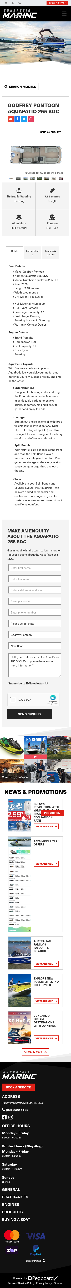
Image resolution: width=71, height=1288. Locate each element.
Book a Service (18, 1087)
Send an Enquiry (50, 132)
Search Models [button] (22, 86)
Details (14, 251)
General (11, 1189)
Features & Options (50, 252)
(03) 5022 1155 (17, 1109)
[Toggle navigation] (64, 13)
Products (12, 1211)
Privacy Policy (44, 1283)
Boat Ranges (15, 1196)
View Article (44, 826)
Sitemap (58, 1283)
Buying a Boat (16, 1219)
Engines (10, 1204)
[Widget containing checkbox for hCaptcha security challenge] (33, 699)
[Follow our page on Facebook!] (5, 1118)
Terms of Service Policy (21, 1283)
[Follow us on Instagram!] (11, 1118)
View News (33, 1052)
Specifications (32, 252)
